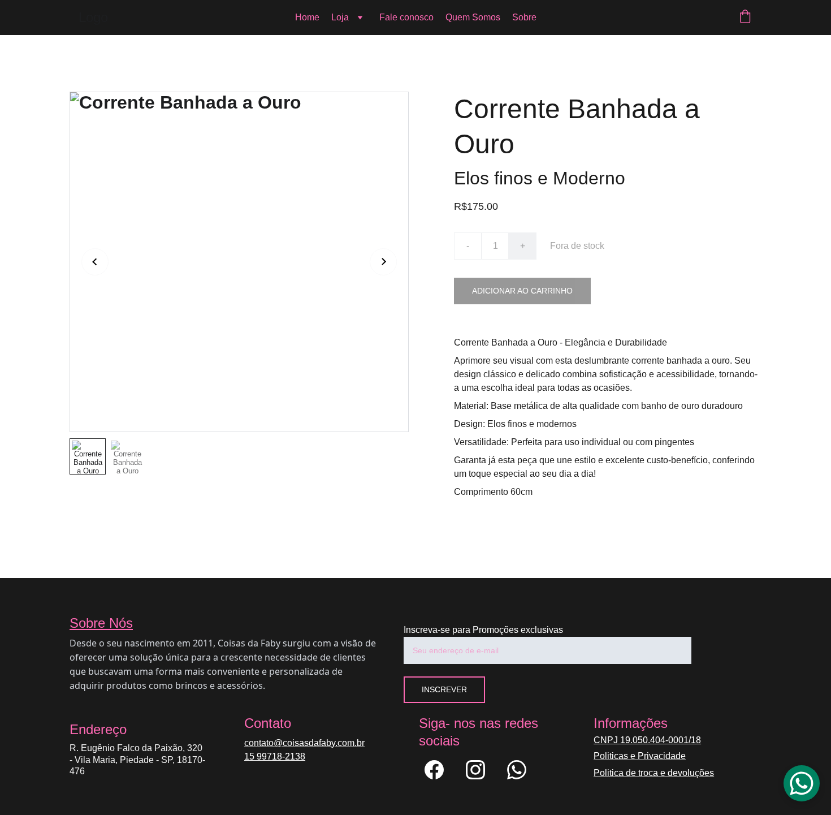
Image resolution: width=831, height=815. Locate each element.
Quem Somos (472, 17)
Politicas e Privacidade (640, 756)
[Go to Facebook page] (440, 769)
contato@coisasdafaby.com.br (304, 743)
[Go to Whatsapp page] (516, 769)
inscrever (444, 689)
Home (307, 17)
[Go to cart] (745, 17)
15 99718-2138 (274, 756)
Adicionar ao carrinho (522, 290)
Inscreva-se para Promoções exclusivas (483, 630)
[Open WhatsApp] (802, 783)
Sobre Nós (101, 623)
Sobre (524, 17)
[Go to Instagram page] (481, 769)
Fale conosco (406, 17)
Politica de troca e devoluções (654, 773)
